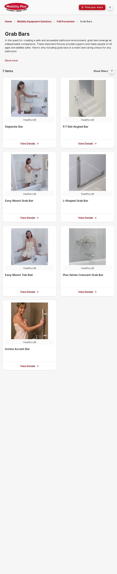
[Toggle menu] (110, 7)
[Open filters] (112, 71)
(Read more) (11, 60)
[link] (86, 21)
